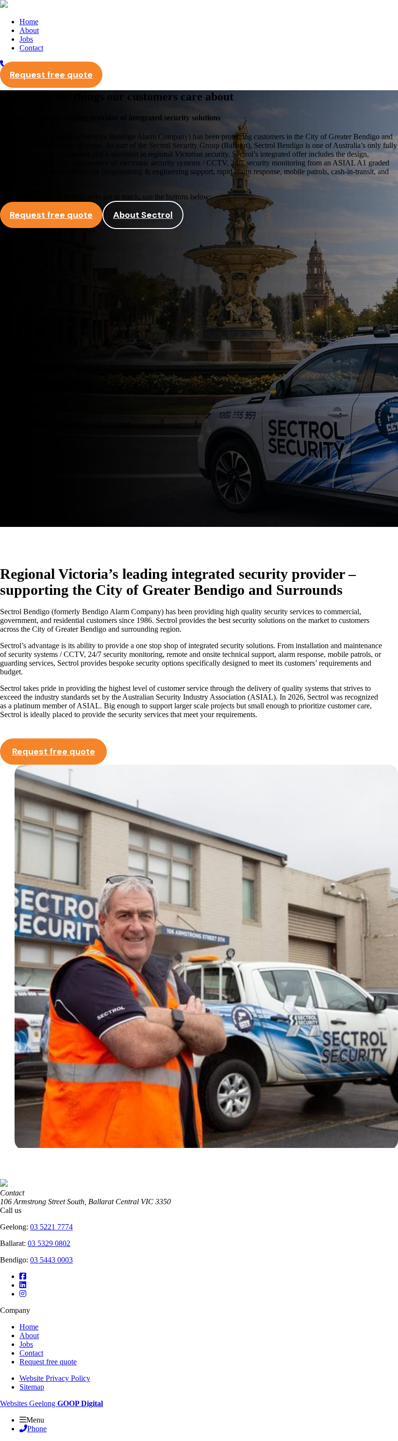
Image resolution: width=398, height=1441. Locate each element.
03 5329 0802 (49, 1243)
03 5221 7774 (51, 1227)
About (29, 30)
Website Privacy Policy (54, 1378)
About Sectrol (143, 215)
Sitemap (31, 1387)
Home (28, 21)
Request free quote (51, 75)
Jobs (26, 39)
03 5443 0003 (51, 1260)
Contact (31, 48)
